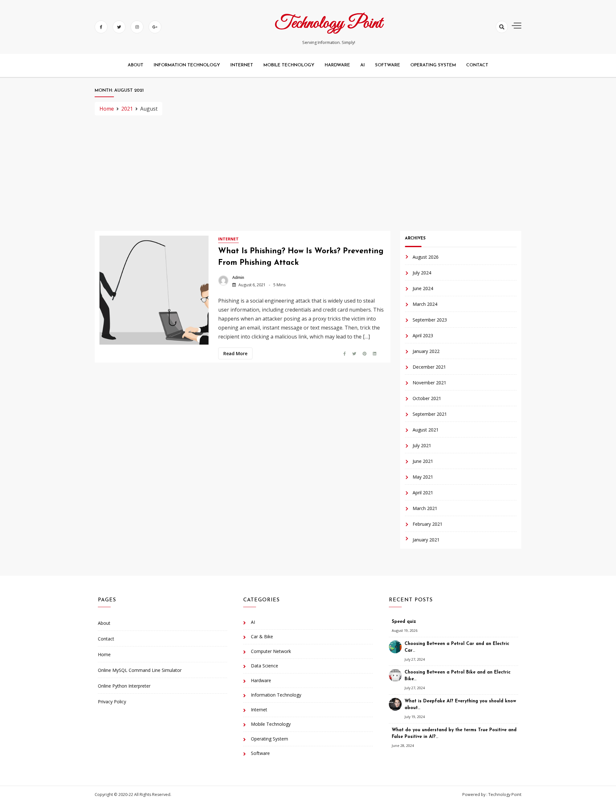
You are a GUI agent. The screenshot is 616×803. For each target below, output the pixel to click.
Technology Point (328, 23)
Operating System (433, 65)
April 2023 (423, 335)
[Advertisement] (308, 173)
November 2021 (429, 383)
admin (238, 277)
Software (387, 65)
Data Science (264, 666)
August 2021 (426, 430)
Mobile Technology (288, 65)
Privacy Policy (112, 701)
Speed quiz (404, 621)
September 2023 (430, 320)
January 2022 (426, 351)
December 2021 (429, 367)
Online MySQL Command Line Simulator (140, 670)
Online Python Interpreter (124, 686)
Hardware (337, 65)
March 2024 (425, 304)
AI (362, 65)
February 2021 (427, 524)
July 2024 (422, 273)
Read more (235, 353)
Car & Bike (262, 636)
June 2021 (423, 461)
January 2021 (426, 540)
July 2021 (422, 445)
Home (104, 654)
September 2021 (430, 414)
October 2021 (427, 398)
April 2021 (423, 492)
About (135, 65)
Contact (477, 65)
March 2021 (425, 508)
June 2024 (423, 288)
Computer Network (271, 651)
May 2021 (423, 477)
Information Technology (187, 65)
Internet (241, 65)
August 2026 (426, 257)
